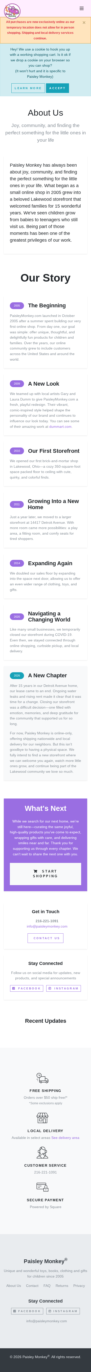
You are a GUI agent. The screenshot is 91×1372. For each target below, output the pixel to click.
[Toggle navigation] (81, 8)
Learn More (28, 88)
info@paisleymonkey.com (47, 926)
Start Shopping (45, 874)
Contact (32, 1286)
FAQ (47, 1286)
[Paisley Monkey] (12, 9)
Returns (62, 1286)
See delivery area (65, 1138)
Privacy (79, 1286)
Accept (57, 88)
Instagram (66, 988)
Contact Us (46, 938)
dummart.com (60, 427)
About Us (13, 1286)
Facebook (29, 988)
